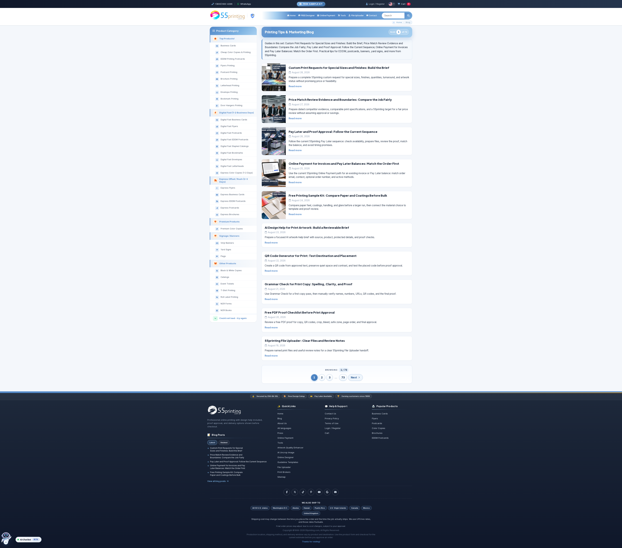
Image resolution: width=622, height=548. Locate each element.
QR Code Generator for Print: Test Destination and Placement (311, 256)
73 (343, 377)
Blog (408, 22)
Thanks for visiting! (311, 541)
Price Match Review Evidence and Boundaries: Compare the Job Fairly (340, 99)
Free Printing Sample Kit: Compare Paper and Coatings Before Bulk (338, 195)
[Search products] (408, 15)
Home (399, 22)
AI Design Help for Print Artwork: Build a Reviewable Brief (307, 227)
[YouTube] (319, 492)
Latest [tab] (212, 442)
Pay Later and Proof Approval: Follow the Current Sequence (333, 131)
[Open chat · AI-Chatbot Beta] (8, 538)
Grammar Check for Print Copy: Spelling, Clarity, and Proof (308, 284)
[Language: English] (391, 4)
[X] (295, 492)
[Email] (335, 492)
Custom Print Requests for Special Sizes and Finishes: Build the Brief (339, 67)
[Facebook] (286, 492)
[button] (342, 15)
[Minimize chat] (6, 542)
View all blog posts (216, 481)
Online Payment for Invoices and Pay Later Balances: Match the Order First (344, 163)
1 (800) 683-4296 (223, 4)
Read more (295, 86)
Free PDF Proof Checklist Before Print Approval (300, 312)
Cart (405, 4)
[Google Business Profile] (327, 492)
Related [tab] (224, 442)
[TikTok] (303, 492)
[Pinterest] (311, 492)
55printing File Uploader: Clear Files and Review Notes (305, 340)
